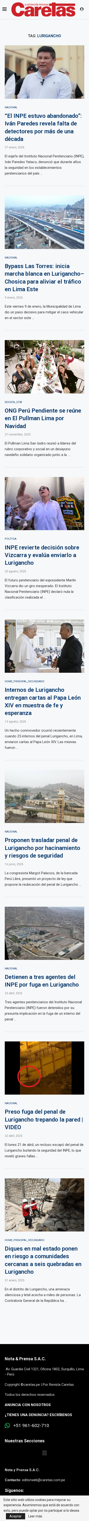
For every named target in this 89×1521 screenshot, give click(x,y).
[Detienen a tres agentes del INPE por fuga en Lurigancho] (44, 933)
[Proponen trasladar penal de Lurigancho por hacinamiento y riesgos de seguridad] (44, 796)
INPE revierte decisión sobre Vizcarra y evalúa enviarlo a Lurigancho (42, 555)
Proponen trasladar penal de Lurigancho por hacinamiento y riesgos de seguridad (42, 848)
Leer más (35, 1516)
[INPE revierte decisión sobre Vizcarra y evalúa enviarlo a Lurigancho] (44, 503)
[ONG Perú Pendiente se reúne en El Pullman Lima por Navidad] (44, 366)
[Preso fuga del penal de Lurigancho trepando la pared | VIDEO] (44, 1068)
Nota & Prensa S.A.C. (25, 1358)
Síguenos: (14, 1490)
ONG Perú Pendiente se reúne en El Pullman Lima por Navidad (43, 418)
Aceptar (15, 1516)
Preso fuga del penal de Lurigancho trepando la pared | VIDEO (44, 1119)
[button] (44, 1453)
